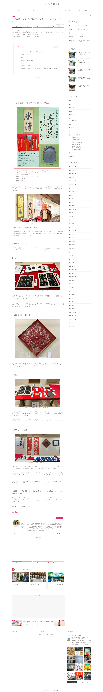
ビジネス (72, 100)
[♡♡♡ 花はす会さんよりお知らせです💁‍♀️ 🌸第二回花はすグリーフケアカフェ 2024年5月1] (79, 667)
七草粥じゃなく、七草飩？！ (77, 36)
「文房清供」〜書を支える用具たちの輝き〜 (33, 52)
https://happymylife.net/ (24, 533)
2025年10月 (73, 173)
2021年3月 (73, 301)
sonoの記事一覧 (76, 137)
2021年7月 (73, 287)
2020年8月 (73, 326)
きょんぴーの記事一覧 (77, 142)
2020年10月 (73, 319)
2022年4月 (73, 255)
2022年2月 (73, 262)
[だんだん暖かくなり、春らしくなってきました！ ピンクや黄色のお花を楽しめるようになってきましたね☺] (71, 676)
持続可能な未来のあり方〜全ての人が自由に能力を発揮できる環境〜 (80, 41)
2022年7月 (73, 244)
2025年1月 (73, 177)
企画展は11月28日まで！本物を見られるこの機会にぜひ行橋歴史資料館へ (39, 69)
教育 (14, 512)
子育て (72, 118)
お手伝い (72, 127)
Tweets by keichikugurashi (46, 634)
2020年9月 (73, 323)
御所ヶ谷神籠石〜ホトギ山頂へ (77, 29)
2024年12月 (73, 181)
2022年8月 (73, 241)
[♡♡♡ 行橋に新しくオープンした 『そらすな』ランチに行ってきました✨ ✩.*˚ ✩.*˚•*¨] (87, 676)
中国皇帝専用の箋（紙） (27, 60)
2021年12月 (73, 269)
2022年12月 (73, 230)
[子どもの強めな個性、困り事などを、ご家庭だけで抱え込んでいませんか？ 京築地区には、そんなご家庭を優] (79, 659)
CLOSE (55, 47)
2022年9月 (73, 237)
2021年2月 (73, 305)
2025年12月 (73, 166)
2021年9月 (73, 280)
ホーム (19, 10)
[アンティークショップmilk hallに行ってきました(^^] (71, 667)
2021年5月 (73, 294)
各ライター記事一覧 (75, 135)
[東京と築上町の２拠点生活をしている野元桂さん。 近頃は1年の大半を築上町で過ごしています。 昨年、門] (71, 659)
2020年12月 (73, 312)
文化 (17, 512)
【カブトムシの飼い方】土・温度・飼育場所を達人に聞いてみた (82, 62)
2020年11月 (73, 315)
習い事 (72, 114)
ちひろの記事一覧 (76, 146)
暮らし (13, 16)
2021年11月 (73, 273)
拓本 (22, 57)
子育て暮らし (75, 120)
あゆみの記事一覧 (76, 141)
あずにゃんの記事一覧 (77, 139)
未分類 (72, 156)
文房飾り (23, 63)
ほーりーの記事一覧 (76, 147)
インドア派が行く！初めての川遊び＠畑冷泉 (82, 70)
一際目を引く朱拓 (25, 65)
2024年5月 (73, 198)
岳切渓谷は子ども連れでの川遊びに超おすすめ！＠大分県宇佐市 (82, 79)
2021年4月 (73, 298)
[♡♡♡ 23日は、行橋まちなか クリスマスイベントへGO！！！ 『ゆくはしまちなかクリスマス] (79, 676)
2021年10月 (73, 276)
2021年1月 (73, 308)
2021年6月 (73, 291)
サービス (51, 10)
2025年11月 (73, 170)
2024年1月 (73, 205)
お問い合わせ (67, 10)
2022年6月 (73, 248)
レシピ (72, 124)
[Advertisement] (38, 88)
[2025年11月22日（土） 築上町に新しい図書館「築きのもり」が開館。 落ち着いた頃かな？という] (71, 651)
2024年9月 (73, 188)
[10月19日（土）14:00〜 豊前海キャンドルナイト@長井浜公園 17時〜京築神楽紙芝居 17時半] (79, 651)
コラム (72, 131)
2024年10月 (73, 184)
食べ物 (72, 107)
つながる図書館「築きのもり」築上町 (79, 25)
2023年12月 (73, 209)
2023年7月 (73, 220)
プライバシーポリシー (83, 10)
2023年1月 (73, 227)
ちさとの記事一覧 (76, 144)
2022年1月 (73, 266)
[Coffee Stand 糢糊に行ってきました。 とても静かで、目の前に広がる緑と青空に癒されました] (87, 659)
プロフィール (35, 10)
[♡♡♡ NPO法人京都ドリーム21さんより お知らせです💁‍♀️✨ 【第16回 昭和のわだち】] (87, 667)
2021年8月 (73, 284)
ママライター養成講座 (75, 153)
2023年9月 (73, 212)
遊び (71, 111)
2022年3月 (73, 259)
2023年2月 (73, 223)
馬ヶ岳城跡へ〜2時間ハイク (77, 33)
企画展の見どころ (25, 54)
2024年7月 (73, 191)
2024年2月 (73, 202)
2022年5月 (73, 252)
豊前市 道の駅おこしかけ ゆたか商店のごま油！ (82, 86)
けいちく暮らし (51, 4)
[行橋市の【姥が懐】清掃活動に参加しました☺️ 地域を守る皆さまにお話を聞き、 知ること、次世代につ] (87, 651)
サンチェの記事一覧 (76, 149)
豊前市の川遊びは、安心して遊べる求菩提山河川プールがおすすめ (82, 54)
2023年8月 (73, 216)
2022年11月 (73, 234)
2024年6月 (73, 195)
